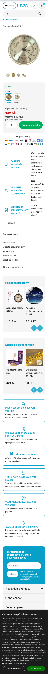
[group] (15, 306)
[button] (24, 663)
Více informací (35, 661)
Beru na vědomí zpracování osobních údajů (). (30, 575)
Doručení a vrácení (13, 267)
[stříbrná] (17, 97)
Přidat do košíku (31, 125)
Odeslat (12, 574)
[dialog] (24, 642)
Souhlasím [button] (36, 669)
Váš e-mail (14, 566)
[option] (8, 75)
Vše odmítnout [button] (14, 669)
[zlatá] (8, 97)
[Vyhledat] (40, 13)
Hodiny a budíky (12, 20)
